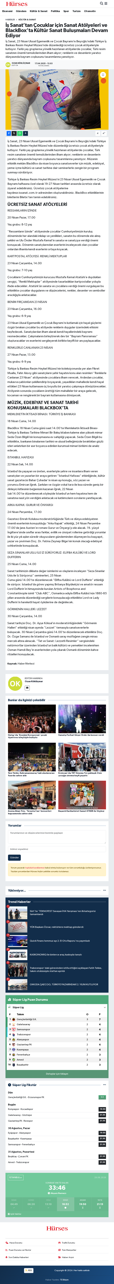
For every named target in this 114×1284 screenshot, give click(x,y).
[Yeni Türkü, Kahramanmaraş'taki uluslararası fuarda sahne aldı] (32, 757)
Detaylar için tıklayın (57, 1074)
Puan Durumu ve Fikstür (20, 1250)
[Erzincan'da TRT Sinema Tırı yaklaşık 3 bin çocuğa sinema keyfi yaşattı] (82, 757)
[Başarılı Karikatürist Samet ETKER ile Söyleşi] (82, 795)
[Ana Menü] (105, 4)
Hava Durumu (16, 1243)
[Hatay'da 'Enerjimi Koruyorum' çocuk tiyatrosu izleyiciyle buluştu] (32, 719)
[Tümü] (104, 890)
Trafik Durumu (68, 1243)
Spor (66, 11)
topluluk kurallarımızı (35, 868)
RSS (30, 1270)
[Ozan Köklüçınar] (15, 683)
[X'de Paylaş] (14, 133)
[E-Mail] (27, 688)
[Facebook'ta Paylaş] (9, 133)
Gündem (21, 11)
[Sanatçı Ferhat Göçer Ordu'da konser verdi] (82, 719)
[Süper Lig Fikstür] (104, 1085)
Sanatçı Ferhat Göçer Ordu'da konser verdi (81, 735)
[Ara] (101, 4)
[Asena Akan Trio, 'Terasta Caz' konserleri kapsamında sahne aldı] (32, 795)
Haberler (10, 20)
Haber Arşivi (68, 1257)
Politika (55, 11)
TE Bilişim (64, 1280)
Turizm (76, 11)
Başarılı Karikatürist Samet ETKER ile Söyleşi (81, 811)
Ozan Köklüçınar (34, 681)
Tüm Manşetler (69, 1250)
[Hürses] (16, 4)
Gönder (14, 857)
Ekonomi (7, 11)
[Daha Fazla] (25, 133)
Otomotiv (90, 11)
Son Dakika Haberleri (19, 1257)
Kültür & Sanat (39, 11)
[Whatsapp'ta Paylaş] (19, 133)
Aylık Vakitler (15, 1214)
